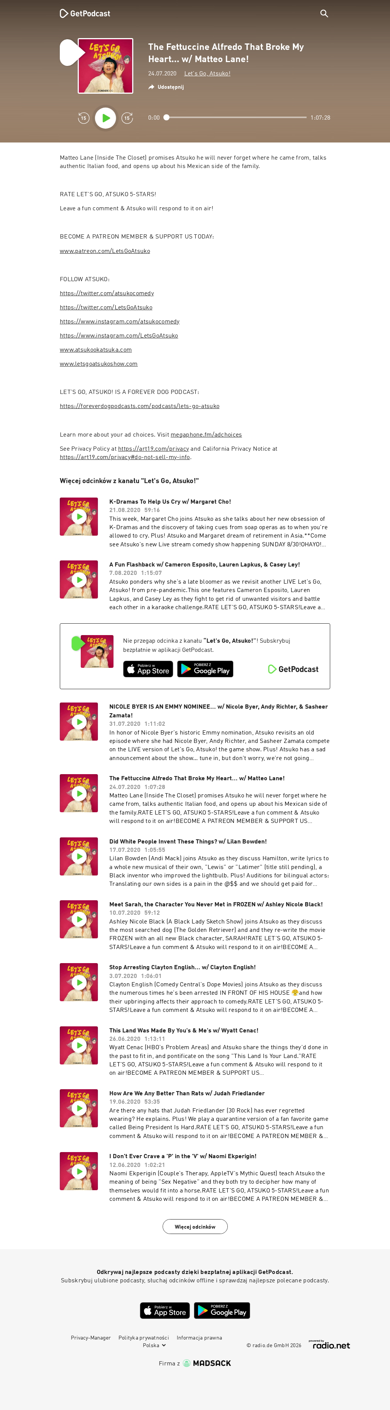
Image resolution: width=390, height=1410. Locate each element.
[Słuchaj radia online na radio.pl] (329, 1344)
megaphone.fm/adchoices (206, 435)
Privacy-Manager (91, 1338)
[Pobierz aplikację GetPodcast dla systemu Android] (205, 669)
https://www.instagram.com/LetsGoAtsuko (119, 336)
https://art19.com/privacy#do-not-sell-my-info (125, 458)
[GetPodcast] (80, 13)
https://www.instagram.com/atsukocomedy (120, 322)
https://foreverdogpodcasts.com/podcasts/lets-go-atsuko (139, 406)
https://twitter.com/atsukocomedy (107, 294)
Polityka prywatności (143, 1338)
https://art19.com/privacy (153, 449)
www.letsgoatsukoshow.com (99, 364)
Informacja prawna (199, 1338)
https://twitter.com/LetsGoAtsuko (106, 308)
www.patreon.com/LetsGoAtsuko (105, 251)
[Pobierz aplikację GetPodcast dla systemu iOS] (148, 669)
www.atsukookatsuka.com (96, 350)
